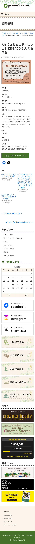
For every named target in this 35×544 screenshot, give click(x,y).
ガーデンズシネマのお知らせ (13, 238)
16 (31, 281)
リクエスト (7, 512)
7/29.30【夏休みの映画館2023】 (20, 222)
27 (17, 288)
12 (13, 281)
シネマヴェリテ (9, 249)
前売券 (6, 252)
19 (13, 284)
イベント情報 (8, 235)
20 (17, 284)
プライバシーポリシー (11, 525)
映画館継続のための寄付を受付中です (17, 456)
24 (4, 288)
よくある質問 (8, 515)
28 (22, 288)
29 (27, 288)
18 (8, 284)
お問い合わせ (8, 518)
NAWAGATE (21, 540)
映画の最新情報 (9, 256)
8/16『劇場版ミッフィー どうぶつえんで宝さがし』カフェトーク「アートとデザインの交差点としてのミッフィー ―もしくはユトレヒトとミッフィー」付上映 (25, 181)
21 (22, 284)
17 (4, 284)
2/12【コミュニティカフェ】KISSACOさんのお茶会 (8, 197)
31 (4, 292)
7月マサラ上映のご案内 (11, 213)
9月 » (26, 295)
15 (27, 281)
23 (31, 284)
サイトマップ (8, 522)
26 (13, 288)
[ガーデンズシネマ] (17, 4)
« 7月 (8, 295)
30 (31, 288)
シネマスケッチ (9, 245)
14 (22, 281)
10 (4, 281)
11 (8, 281)
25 (8, 288)
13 (17, 281)
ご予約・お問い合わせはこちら (15, 156)
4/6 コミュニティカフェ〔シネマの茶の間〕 (8, 175)
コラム (6, 242)
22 (27, 284)
